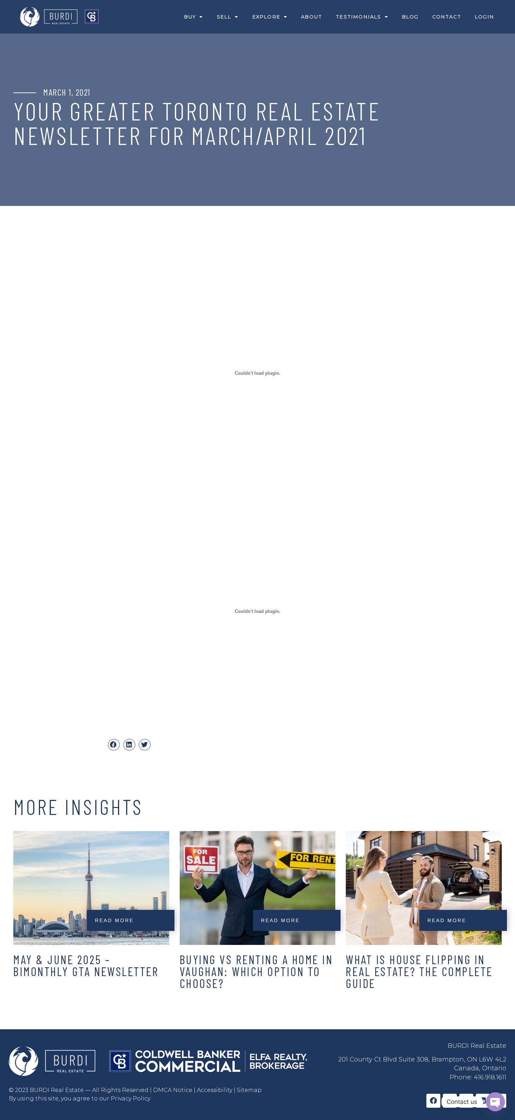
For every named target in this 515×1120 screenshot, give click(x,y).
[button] (114, 745)
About (311, 17)
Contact (446, 17)
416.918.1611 (490, 1077)
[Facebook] (433, 1101)
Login (484, 17)
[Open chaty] (495, 1101)
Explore (266, 17)
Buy (190, 17)
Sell (224, 17)
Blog (410, 17)
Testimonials (358, 17)
